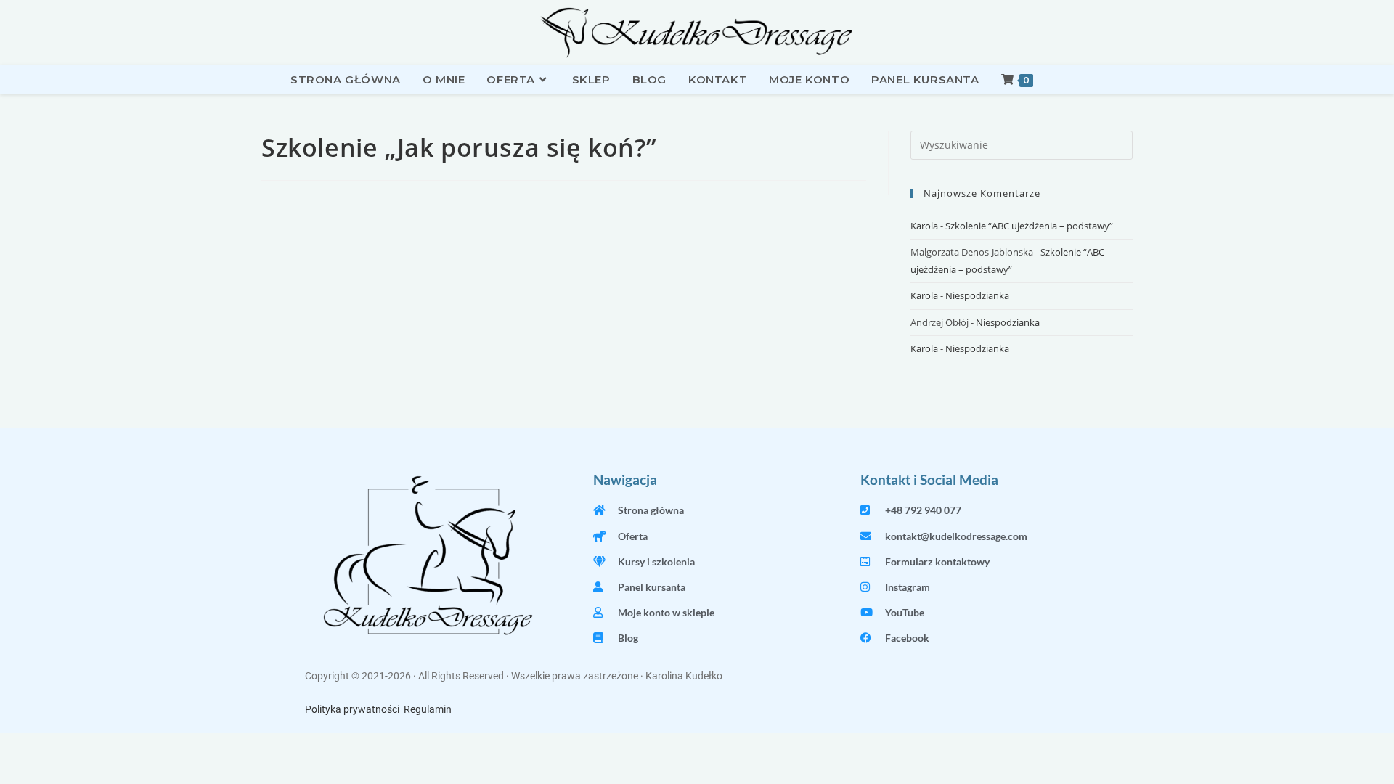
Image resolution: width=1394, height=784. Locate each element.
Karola (924, 225)
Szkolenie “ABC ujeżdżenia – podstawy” (1029, 225)
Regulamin (428, 709)
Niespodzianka (977, 295)
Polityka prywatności (352, 709)
